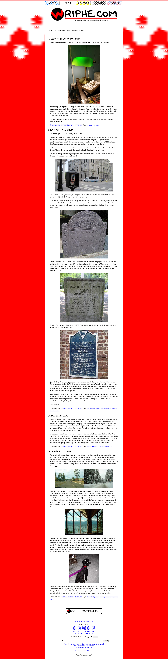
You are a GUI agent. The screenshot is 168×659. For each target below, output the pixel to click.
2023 (88, 626)
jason (94, 125)
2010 (79, 631)
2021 (74, 628)
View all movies (69, 644)
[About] (53, 3)
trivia (111, 446)
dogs (94, 597)
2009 (84, 631)
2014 (84, 630)
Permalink (78, 125)
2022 (93, 626)
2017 (93, 628)
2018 (88, 628)
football (94, 446)
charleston (98, 408)
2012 (93, 630)
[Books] (115, 3)
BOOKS (94, 654)
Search (96, 637)
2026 (74, 626)
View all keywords (98, 644)
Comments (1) (55, 125)
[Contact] (84, 3)
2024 (84, 626)
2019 (84, 628)
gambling (102, 597)
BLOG (78, 654)
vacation (56, 411)
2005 (81, 633)
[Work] (99, 3)
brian (88, 408)
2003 (91, 633)
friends (90, 125)
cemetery (92, 408)
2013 (88, 630)
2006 (77, 633)
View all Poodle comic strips (84, 646)
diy (87, 125)
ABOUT (74, 654)
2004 (86, 633)
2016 (74, 630)
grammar (102, 446)
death (102, 408)
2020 (79, 628)
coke (91, 597)
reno (51, 599)
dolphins (89, 446)
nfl (108, 446)
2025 (79, 626)
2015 (79, 630)
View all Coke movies (83, 644)
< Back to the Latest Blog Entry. (84, 621)
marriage (110, 597)
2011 (74, 631)
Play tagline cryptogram (84, 647)
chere (88, 597)
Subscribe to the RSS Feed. (84, 651)
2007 (93, 631)
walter (97, 125)
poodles (115, 597)
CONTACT (84, 654)
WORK (89, 654)
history (110, 408)
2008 (88, 631)
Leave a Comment (67, 125)
